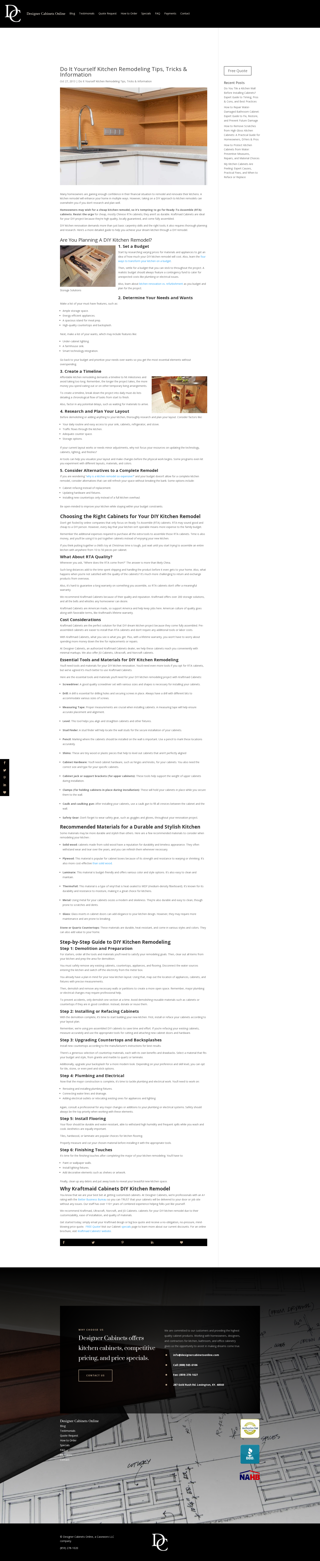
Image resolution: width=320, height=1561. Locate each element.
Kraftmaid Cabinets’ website (94, 1231)
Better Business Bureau (92, 1199)
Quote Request (108, 13)
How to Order (129, 13)
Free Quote (237, 70)
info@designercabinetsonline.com (196, 1355)
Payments (170, 13)
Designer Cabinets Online (46, 13)
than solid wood (102, 863)
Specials (146, 13)
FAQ (157, 13)
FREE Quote (93, 1226)
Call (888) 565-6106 (185, 1365)
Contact (185, 13)
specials (126, 1226)
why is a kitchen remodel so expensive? (110, 476)
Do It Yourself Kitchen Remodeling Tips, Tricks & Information (115, 81)
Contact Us (95, 1375)
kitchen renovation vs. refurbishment (161, 283)
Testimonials (86, 13)
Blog (72, 13)
